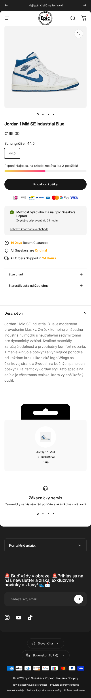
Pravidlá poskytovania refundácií (29, 684)
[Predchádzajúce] (6, 5)
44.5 (12, 153)
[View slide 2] (43, 514)
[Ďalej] (85, 5)
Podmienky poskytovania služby (44, 690)
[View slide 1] (37, 514)
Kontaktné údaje (15, 690)
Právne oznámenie (74, 690)
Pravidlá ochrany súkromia (64, 684)
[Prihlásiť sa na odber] (78, 599)
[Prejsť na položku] (37, 114)
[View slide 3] (48, 514)
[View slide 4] (53, 514)
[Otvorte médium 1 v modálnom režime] (78, 33)
